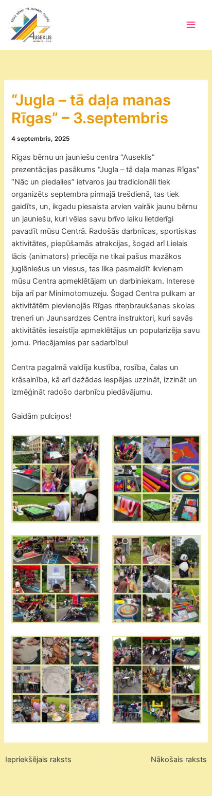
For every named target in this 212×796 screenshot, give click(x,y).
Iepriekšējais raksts (38, 760)
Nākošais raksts (179, 760)
